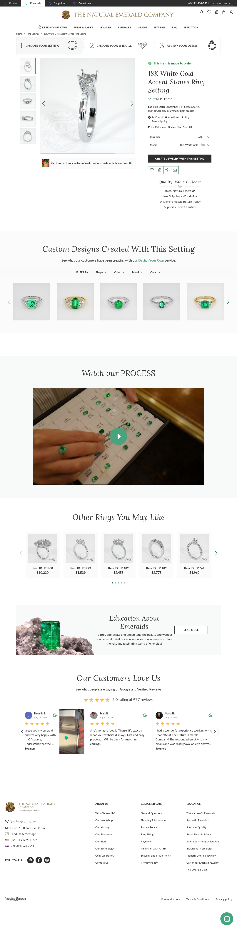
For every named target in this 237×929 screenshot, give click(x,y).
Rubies (13, 3)
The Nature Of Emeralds (200, 813)
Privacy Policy (149, 862)
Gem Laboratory (104, 855)
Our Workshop (104, 820)
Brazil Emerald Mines (198, 834)
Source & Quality (196, 827)
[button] (132, 103)
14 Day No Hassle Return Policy (170, 117)
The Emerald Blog (196, 869)
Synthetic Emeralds (197, 820)
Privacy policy (224, 899)
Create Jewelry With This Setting (180, 158)
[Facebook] (39, 860)
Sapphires (59, 3)
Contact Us (101, 862)
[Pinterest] (30, 860)
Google (125, 689)
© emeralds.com (170, 899)
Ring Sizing (147, 834)
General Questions (151, 813)
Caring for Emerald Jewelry (202, 862)
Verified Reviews (149, 689)
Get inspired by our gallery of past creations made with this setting (89, 163)
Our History (102, 827)
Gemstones (85, 3)
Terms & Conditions (197, 899)
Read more (195, 630)
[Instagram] (47, 860)
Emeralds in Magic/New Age (202, 841)
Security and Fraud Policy (156, 855)
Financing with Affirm (153, 848)
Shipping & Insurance (153, 820)
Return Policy (149, 827)
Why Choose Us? (105, 813)
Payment (146, 841)
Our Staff (100, 841)
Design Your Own (151, 260)
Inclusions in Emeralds (199, 848)
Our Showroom (104, 834)
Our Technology (104, 848)
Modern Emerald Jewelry (201, 855)
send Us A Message (23, 834)
